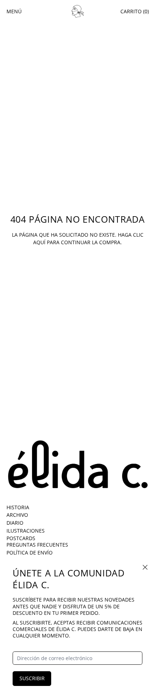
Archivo (17, 514)
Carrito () (134, 11)
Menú (14, 11)
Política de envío (29, 552)
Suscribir (32, 678)
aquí (39, 242)
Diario (14, 522)
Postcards (20, 538)
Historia (17, 507)
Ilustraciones (25, 530)
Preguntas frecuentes (37, 544)
